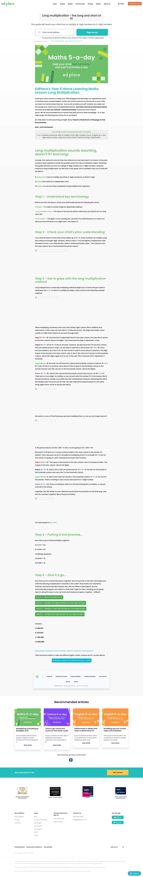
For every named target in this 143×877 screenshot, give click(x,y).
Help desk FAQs (78, 817)
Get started (117, 772)
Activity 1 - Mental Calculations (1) (49, 597)
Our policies (48, 847)
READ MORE (28, 745)
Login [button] (122, 4)
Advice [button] (98, 4)
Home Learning (76, 676)
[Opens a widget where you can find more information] (134, 873)
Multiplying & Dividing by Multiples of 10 (27, 729)
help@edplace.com (79, 820)
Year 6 (76, 682)
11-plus (36, 835)
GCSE (36, 832)
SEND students (58, 822)
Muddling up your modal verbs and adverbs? (115, 729)
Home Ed (49, 676)
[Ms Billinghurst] (42, 676)
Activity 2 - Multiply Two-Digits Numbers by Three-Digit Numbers (60, 603)
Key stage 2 (38, 826)
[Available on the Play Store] (120, 823)
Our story (18, 823)
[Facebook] (71, 761)
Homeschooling (89, 676)
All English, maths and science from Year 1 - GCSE (71, 660)
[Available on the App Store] (120, 818)
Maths (68, 682)
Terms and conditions (34, 847)
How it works (80, 4)
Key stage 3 (38, 829)
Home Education (61, 676)
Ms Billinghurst (69, 686)
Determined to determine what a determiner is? (85, 729)
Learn (55, 4)
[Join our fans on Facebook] (123, 847)
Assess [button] (62, 4)
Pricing (90, 4)
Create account (134, 4)
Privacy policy (20, 847)
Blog (35, 817)
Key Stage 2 (103, 676)
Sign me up (92, 32)
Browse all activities (40, 820)
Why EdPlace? (19, 817)
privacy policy (99, 38)
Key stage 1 (38, 823)
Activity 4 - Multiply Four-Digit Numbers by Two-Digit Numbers (59, 614)
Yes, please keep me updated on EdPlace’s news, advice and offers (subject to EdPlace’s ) (73, 38)
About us (107, 4)
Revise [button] (70, 4)
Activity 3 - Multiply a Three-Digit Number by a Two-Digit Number (60, 609)
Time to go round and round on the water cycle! (56, 729)
